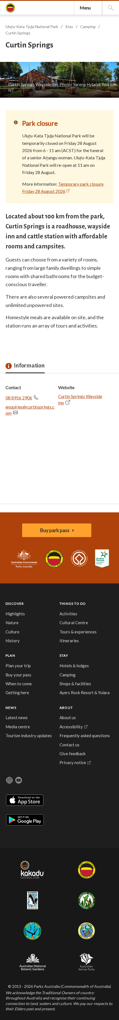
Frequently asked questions (85, 735)
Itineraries (69, 640)
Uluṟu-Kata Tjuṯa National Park (10, 8)
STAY (64, 655)
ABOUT (66, 708)
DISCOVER (15, 603)
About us (68, 717)
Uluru (86, 870)
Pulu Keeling (86, 931)
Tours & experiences (78, 631)
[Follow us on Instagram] (9, 780)
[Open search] (110, 8)
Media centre (18, 726)
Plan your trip (18, 665)
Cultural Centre (74, 622)
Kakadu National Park (33, 870)
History (13, 640)
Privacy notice (73, 762)
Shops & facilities (75, 683)
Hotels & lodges (74, 665)
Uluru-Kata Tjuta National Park (54, 559)
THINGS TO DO (73, 603)
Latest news (17, 717)
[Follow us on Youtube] (18, 780)
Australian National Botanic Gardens (32, 961)
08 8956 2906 (19, 397)
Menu (85, 7)
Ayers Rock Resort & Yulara (85, 692)
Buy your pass (18, 674)
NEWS (11, 708)
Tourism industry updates (29, 735)
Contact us (69, 744)
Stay (69, 26)
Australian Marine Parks (86, 961)
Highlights (15, 613)
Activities (68, 613)
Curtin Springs (18, 33)
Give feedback (73, 753)
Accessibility (71, 726)
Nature (12, 622)
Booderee (32, 900)
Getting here (17, 692)
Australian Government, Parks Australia (24, 559)
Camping (87, 26)
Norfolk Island (86, 900)
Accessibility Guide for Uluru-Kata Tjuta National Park (102, 558)
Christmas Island (32, 931)
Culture (12, 631)
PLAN (10, 655)
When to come (19, 683)
